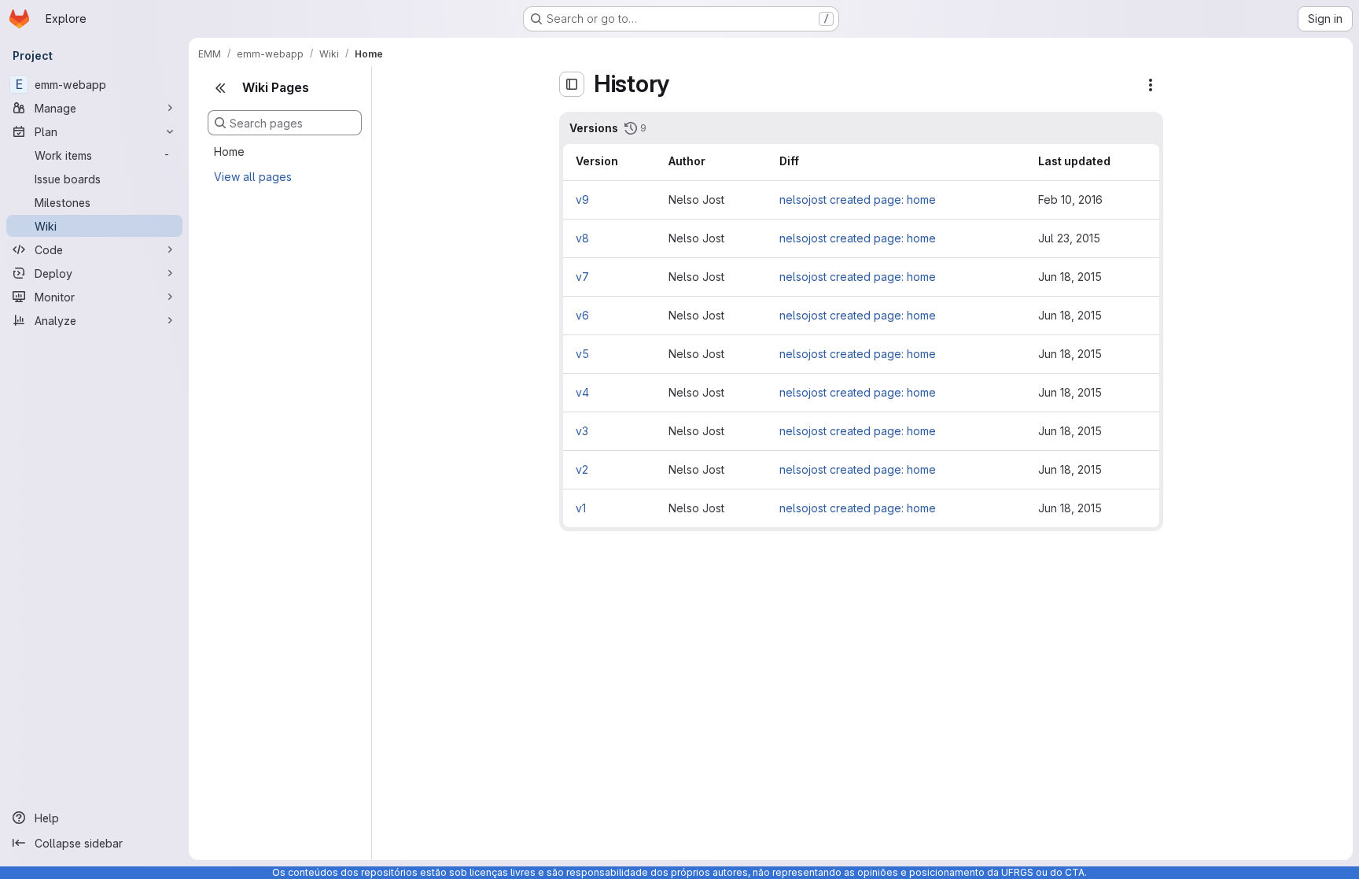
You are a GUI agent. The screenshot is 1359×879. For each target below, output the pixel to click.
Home (229, 151)
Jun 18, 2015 (1070, 276)
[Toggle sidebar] (571, 84)
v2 (582, 469)
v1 (581, 508)
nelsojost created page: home (857, 199)
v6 (582, 315)
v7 (582, 276)
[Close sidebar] (220, 88)
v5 (582, 353)
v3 (582, 431)
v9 (582, 199)
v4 (582, 392)
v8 (582, 238)
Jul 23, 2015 (1069, 238)
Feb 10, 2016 (1070, 199)
